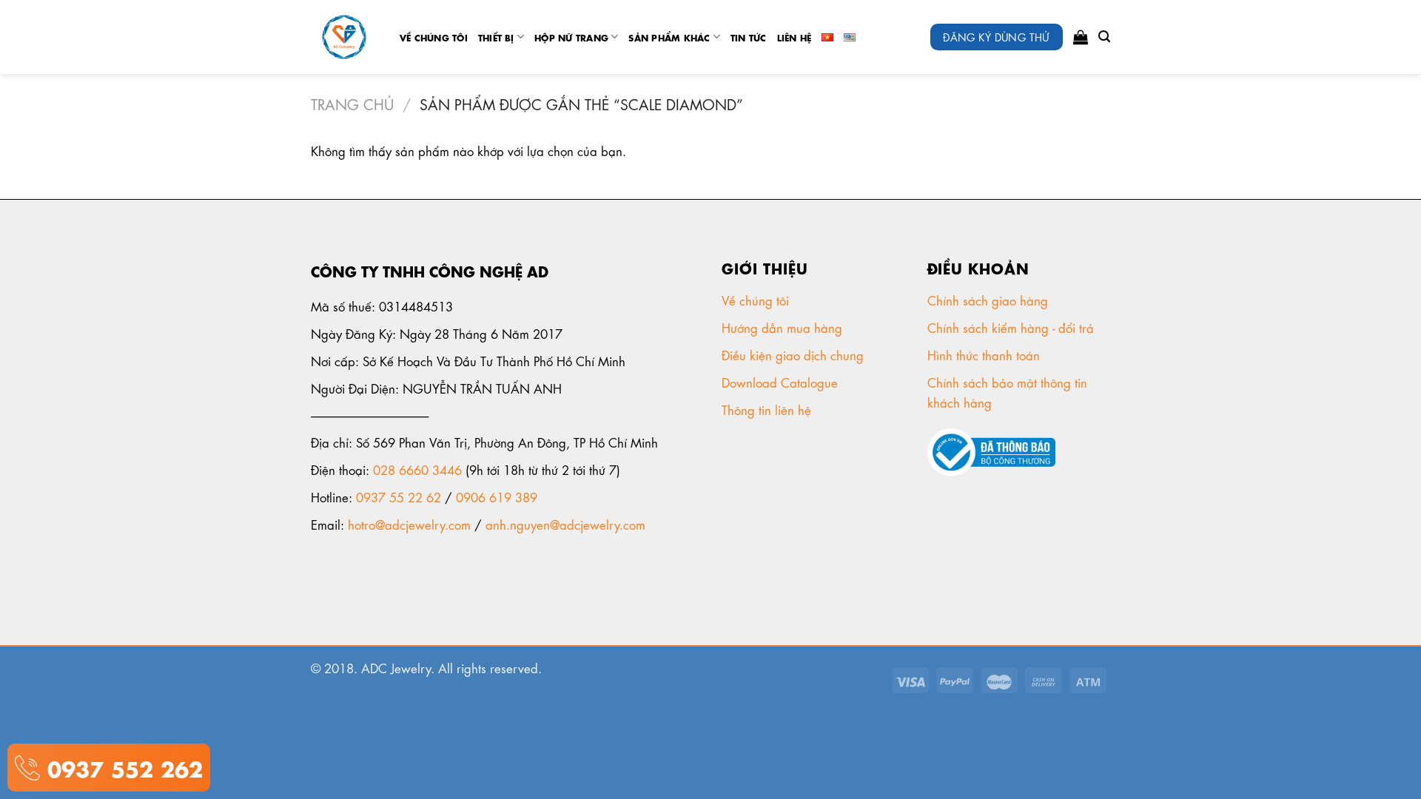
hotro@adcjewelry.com (409, 524)
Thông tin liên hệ (768, 409)
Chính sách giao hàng (987, 299)
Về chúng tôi (434, 37)
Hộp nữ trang (571, 37)
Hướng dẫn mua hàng (782, 327)
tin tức (748, 37)
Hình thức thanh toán (985, 354)
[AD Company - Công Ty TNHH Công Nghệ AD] (344, 37)
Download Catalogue (781, 382)
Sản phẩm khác (669, 37)
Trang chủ (352, 103)
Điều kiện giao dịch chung (794, 354)
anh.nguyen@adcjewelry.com (565, 524)
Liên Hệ (794, 37)
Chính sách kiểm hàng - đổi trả (1012, 327)
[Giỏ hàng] (1080, 37)
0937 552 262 (121, 766)
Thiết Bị (496, 37)
